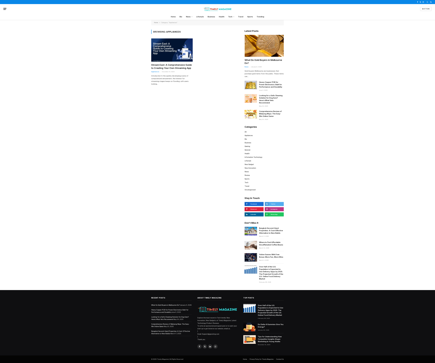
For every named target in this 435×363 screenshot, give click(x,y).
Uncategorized (250, 190)
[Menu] (4, 8)
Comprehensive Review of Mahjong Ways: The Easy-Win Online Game (270, 113)
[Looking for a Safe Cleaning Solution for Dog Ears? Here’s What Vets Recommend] (251, 98)
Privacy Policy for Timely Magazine (262, 359)
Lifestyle (200, 17)
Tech (230, 17)
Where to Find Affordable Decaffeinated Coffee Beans (271, 243)
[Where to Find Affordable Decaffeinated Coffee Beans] (251, 245)
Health (221, 17)
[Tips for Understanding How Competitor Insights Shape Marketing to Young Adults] (249, 339)
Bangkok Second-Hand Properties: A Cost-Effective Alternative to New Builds (271, 230)
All (246, 132)
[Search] (431, 2)
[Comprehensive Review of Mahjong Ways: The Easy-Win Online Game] (251, 114)
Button (426, 9)
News (188, 17)
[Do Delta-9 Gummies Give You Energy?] (249, 327)
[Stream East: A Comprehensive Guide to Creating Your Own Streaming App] (172, 50)
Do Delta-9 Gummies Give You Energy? (270, 325)
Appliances (155, 71)
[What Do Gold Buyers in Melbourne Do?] (264, 46)
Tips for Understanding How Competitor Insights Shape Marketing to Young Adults (270, 339)
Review (247, 175)
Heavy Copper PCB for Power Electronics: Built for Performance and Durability (270, 84)
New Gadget (249, 164)
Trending (260, 17)
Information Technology (253, 157)
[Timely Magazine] (217, 9)
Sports (250, 17)
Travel (240, 17)
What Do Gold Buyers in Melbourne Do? (263, 61)
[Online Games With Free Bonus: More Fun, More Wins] (251, 257)
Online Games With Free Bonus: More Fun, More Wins (271, 255)
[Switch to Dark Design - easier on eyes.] (427, 2)
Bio (181, 17)
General (247, 150)
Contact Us (280, 359)
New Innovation (250, 168)
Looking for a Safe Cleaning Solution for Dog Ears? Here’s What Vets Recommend (271, 99)
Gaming (247, 146)
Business (211, 17)
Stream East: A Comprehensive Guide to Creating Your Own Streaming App (171, 66)
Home (173, 17)
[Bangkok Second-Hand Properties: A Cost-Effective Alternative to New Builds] (251, 231)
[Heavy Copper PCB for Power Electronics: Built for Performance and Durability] (251, 85)
